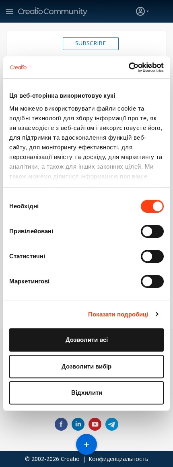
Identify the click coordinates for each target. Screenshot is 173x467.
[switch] (152, 231)
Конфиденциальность (118, 459)
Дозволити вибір (86, 366)
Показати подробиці (118, 314)
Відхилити (86, 392)
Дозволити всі (87, 339)
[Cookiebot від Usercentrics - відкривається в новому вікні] (128, 67)
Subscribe (90, 43)
